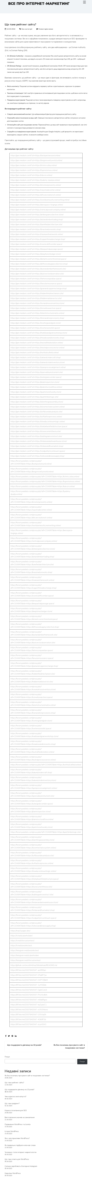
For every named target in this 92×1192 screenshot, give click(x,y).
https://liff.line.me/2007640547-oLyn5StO (28, 1024)
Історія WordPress (12, 1131)
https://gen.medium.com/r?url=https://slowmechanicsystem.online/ (38, 406)
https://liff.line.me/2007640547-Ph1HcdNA (29, 994)
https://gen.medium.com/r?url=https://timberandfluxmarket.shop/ (37, 446)
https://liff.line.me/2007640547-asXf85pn (28, 970)
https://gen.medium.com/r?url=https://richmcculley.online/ (34, 165)
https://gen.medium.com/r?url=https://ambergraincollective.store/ (37, 214)
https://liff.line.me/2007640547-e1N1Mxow (29, 1009)
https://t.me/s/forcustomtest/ (22, 940)
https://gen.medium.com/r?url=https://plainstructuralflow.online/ (36, 387)
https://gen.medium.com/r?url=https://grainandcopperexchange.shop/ (39, 288)
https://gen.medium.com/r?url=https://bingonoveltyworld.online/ (36, 160)
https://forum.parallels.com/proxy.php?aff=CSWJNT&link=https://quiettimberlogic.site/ (46, 832)
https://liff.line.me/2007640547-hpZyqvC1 (29, 1004)
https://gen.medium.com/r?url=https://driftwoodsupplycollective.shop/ (39, 264)
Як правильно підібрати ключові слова (20, 1145)
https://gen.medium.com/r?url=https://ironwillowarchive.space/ (36, 308)
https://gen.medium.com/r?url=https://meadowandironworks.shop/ (37, 337)
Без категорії (27, 29)
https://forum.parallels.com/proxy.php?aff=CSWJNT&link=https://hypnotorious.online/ (45, 481)
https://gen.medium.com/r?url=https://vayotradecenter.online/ (35, 190)
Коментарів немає (46, 29)
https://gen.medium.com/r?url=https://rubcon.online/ (31, 175)
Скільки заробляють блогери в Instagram (21, 1166)
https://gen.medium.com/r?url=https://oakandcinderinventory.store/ (38, 362)
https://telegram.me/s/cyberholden (25, 955)
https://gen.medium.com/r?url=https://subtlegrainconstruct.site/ (36, 436)
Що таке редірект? (12, 1103)
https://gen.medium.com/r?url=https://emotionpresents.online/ (36, 185)
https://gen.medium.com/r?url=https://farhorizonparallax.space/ (36, 278)
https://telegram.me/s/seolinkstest (25, 950)
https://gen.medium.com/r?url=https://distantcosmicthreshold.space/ (38, 259)
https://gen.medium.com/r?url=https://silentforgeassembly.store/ (37, 401)
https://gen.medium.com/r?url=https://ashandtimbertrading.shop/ (37, 219)
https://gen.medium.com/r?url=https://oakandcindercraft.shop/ (36, 357)
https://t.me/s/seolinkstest (21, 945)
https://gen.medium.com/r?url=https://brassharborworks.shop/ (36, 229)
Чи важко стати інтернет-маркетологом (20, 1152)
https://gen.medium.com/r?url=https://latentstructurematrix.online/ (37, 313)
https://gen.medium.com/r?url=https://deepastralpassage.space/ (37, 249)
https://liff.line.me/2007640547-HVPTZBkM (29, 980)
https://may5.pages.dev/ (20, 930)
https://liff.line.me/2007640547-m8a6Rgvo (29, 999)
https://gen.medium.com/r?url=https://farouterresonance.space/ (36, 283)
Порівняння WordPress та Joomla (17, 1124)
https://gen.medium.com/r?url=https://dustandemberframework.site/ (38, 268)
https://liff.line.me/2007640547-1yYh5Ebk (28, 985)
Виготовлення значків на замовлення (19, 1117)
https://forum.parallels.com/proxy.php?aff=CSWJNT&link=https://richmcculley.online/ (45, 476)
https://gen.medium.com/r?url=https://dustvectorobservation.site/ (37, 273)
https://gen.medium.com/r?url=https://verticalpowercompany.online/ (38, 209)
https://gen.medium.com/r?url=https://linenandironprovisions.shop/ (37, 318)
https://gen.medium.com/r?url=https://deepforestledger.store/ (36, 254)
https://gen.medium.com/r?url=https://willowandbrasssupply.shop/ (37, 456)
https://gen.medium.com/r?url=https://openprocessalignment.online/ (38, 367)
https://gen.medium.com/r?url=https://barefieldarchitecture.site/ (36, 224)
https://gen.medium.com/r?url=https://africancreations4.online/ (36, 195)
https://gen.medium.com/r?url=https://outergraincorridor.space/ (36, 377)
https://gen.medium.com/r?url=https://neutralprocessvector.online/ (37, 347)
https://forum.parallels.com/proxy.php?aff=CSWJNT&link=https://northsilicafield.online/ (46, 764)
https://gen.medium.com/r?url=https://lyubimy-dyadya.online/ (35, 180)
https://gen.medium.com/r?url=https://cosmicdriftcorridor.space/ (36, 244)
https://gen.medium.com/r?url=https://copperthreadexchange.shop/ (38, 239)
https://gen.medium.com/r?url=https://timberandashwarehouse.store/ (39, 441)
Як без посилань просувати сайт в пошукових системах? (27, 1075)
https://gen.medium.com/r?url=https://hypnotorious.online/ (34, 170)
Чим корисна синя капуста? (15, 1096)
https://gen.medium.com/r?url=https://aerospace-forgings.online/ (37, 204)
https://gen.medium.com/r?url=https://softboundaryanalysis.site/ (36, 411)
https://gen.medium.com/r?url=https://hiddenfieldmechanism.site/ (37, 293)
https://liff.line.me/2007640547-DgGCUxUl (29, 990)
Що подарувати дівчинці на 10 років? (19, 1089)
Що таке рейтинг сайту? (14, 1082)
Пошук (7, 1057)
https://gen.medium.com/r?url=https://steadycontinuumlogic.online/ (38, 421)
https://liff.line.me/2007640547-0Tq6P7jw (29, 975)
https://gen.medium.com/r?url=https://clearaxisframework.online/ (37, 234)
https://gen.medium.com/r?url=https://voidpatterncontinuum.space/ (38, 451)
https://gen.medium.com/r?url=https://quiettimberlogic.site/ (34, 397)
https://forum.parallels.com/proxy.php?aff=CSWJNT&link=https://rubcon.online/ (43, 486)
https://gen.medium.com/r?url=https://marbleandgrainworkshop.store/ (39, 333)
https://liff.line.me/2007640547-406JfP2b (28, 1019)
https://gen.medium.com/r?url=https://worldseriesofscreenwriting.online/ (40, 200)
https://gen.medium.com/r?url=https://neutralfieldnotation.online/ (37, 342)
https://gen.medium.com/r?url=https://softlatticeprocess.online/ (36, 416)
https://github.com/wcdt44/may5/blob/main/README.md (34, 965)
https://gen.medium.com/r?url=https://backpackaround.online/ (35, 155)
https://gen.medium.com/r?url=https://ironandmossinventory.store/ (37, 303)
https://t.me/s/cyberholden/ (21, 935)
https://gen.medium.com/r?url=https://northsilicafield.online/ (35, 352)
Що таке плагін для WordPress (17, 1159)
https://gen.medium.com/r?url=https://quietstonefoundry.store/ (36, 392)
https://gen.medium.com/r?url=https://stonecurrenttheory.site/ (36, 431)
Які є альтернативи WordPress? (17, 1138)
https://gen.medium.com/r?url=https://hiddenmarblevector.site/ (36, 298)
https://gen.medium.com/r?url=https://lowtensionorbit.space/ (35, 328)
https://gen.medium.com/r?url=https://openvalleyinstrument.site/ (37, 372)
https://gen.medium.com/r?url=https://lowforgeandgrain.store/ (36, 323)
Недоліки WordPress (13, 1173)
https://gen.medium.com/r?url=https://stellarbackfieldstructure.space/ (39, 426)
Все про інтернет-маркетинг (39, 3)
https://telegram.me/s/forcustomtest (26, 960)
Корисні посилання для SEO (16, 1110)
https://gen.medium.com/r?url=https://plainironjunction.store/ (35, 382)
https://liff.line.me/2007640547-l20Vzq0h (28, 1014)
